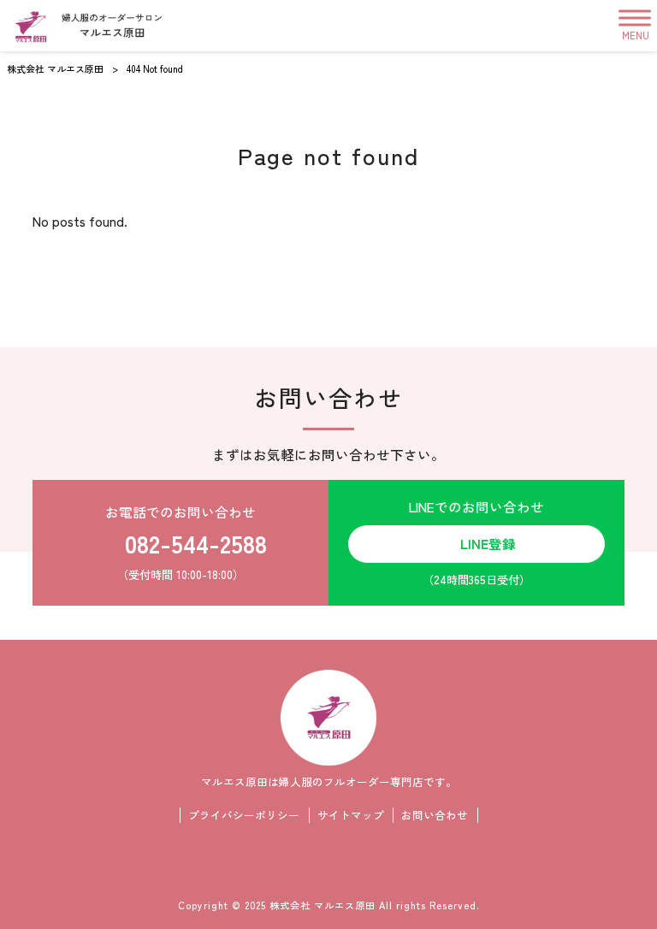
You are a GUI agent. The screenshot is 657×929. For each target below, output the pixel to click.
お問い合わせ (434, 815)
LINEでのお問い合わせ (476, 542)
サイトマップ (350, 815)
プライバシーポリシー (243, 815)
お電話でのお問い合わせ (186, 542)
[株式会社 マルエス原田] (85, 25)
